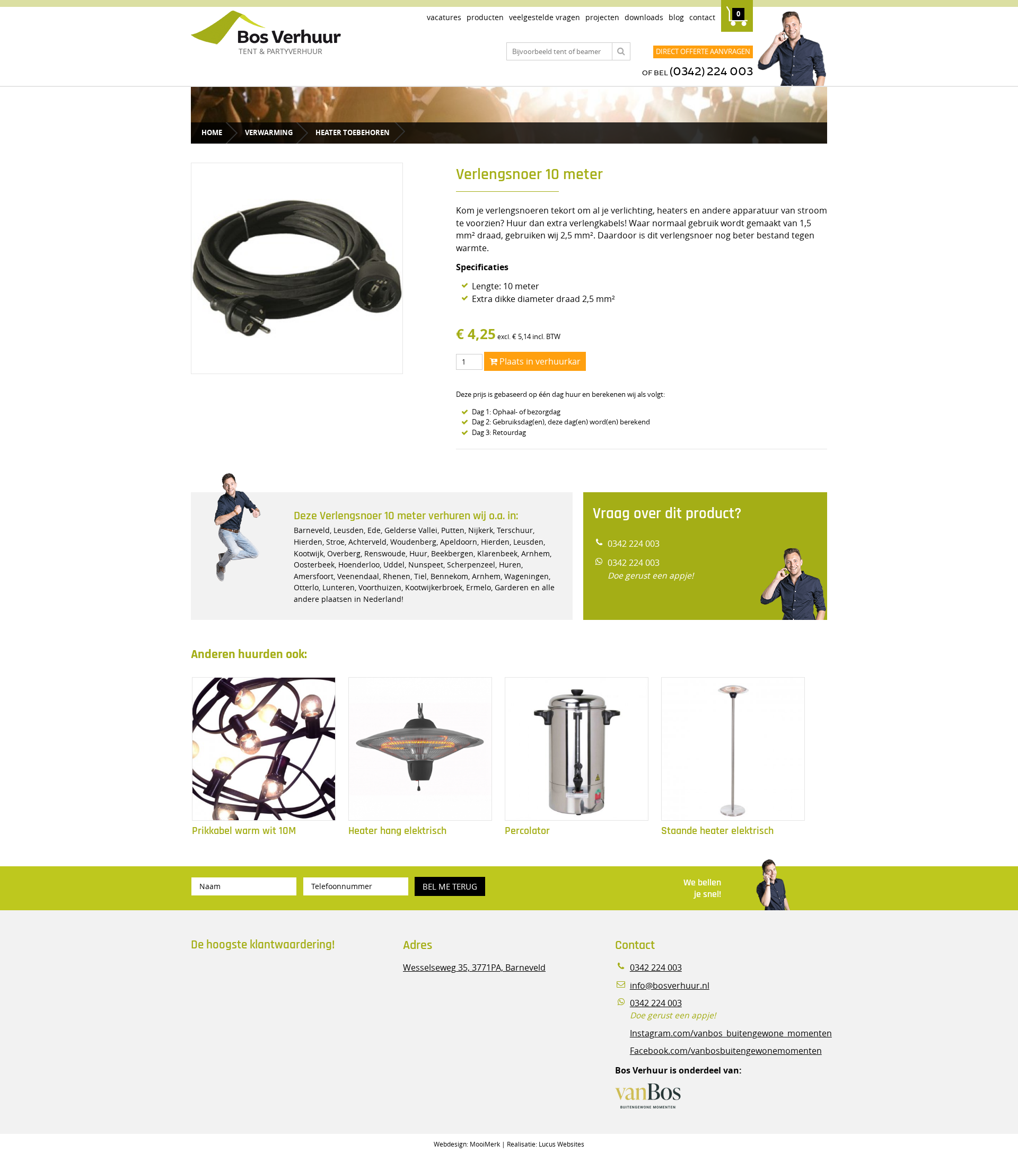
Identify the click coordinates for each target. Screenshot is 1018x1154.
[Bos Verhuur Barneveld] (297, 28)
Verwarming (269, 132)
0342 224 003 (634, 543)
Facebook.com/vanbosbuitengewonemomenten (726, 1051)
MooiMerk (485, 1144)
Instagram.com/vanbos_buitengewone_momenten (731, 1033)
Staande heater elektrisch (717, 831)
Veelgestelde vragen (544, 17)
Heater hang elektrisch (397, 831)
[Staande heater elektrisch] (733, 749)
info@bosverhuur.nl (669, 985)
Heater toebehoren (352, 132)
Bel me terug (450, 886)
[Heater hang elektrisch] (420, 749)
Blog (676, 17)
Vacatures (444, 17)
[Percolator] (576, 749)
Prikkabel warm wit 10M (244, 831)
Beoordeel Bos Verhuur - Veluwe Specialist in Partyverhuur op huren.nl (257, 1004)
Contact (702, 17)
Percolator (527, 831)
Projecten (602, 17)
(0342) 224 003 (711, 72)
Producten (485, 17)
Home (211, 132)
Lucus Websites (561, 1144)
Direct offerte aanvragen (703, 51)
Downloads (644, 17)
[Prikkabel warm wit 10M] (264, 749)
